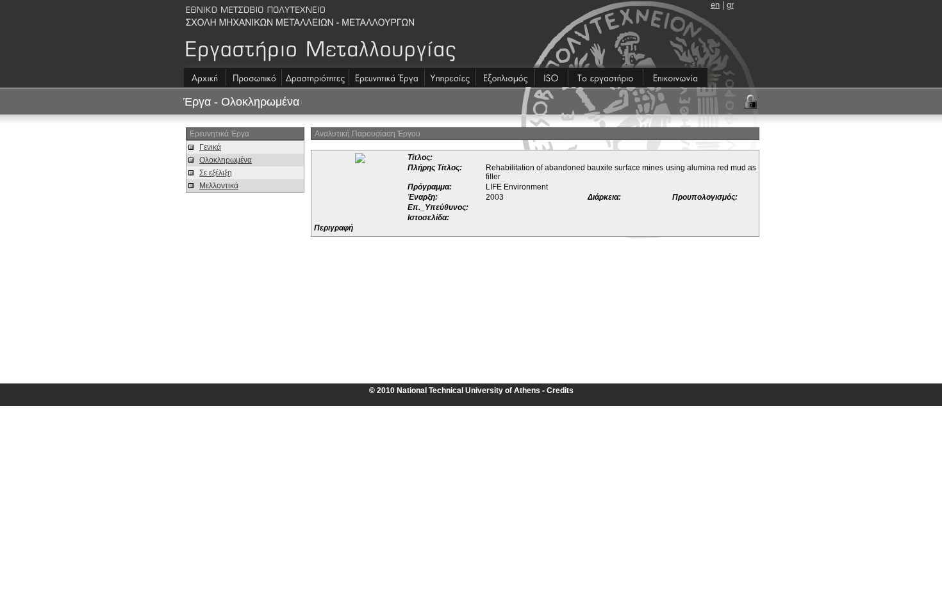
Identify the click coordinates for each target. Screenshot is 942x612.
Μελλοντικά (218, 185)
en (715, 5)
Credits (560, 390)
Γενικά (210, 147)
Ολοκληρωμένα (225, 160)
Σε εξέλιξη (215, 172)
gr (730, 5)
